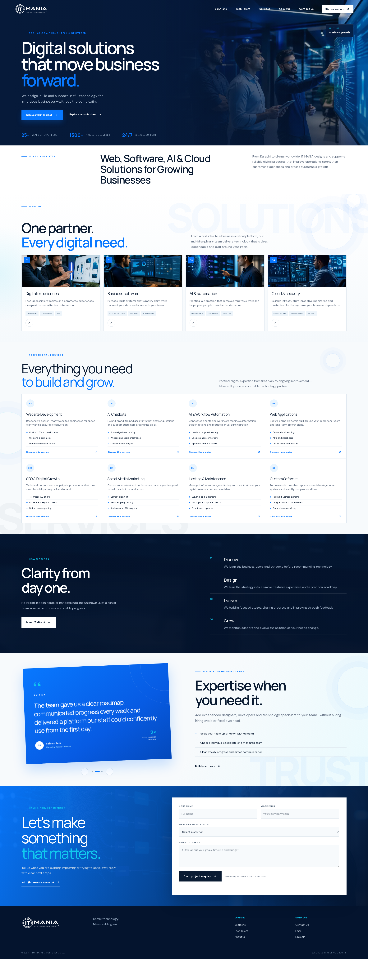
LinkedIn (300, 937)
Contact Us (306, 9)
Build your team (205, 766)
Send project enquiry (197, 876)
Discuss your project (39, 115)
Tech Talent (243, 9)
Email (298, 931)
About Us (284, 9)
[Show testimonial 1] (92, 771)
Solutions (221, 9)
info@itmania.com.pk (37, 882)
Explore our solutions (82, 114)
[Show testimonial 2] (97, 771)
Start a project (334, 9)
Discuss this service (37, 452)
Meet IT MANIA (35, 622)
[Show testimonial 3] (102, 771)
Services (264, 9)
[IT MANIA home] (31, 9)
